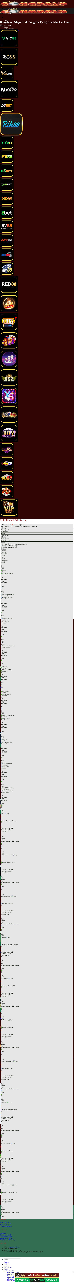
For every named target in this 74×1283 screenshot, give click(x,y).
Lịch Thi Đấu (7, 25)
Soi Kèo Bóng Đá (9, 29)
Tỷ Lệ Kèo (7, 8)
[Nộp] (4, 1261)
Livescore (6, 24)
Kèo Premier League (13, 1272)
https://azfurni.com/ (14, 1247)
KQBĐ (6, 27)
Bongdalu (6, 1262)
